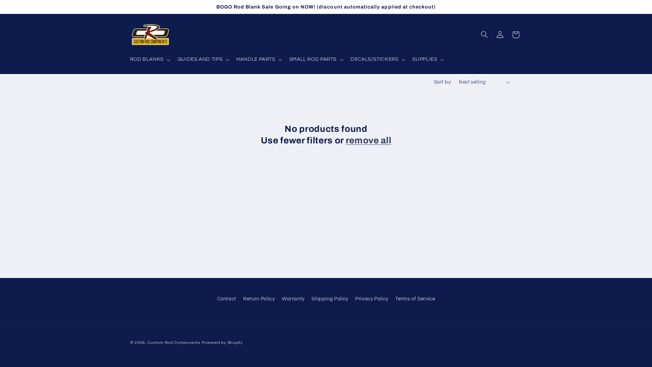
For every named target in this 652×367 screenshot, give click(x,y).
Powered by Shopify (222, 343)
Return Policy (259, 298)
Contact (226, 298)
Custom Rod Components (173, 343)
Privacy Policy (371, 298)
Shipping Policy (329, 298)
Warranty (293, 298)
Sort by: (443, 82)
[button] (149, 59)
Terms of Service (415, 298)
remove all (369, 140)
